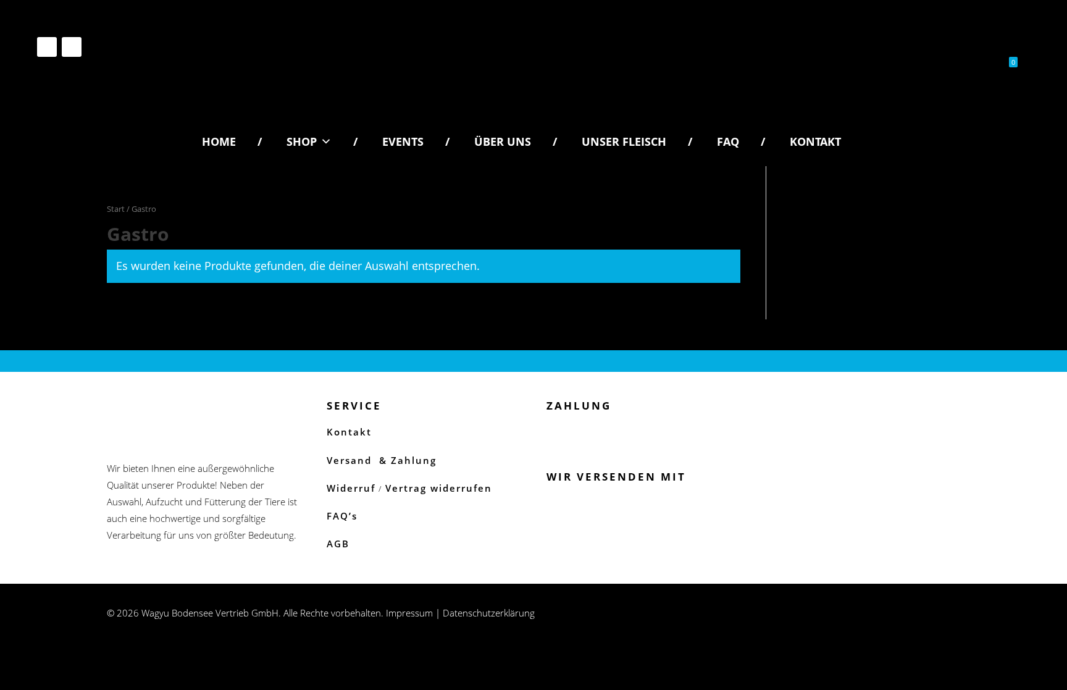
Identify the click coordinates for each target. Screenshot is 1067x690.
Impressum (409, 613)
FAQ (728, 141)
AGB (338, 543)
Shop (302, 141)
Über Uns (502, 141)
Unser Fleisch (624, 141)
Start (116, 208)
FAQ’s (342, 516)
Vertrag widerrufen (438, 488)
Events (403, 141)
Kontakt (815, 141)
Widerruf (351, 488)
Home (219, 141)
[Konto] (959, 65)
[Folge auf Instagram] (47, 47)
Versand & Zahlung (382, 460)
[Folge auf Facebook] (72, 47)
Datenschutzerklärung (489, 613)
